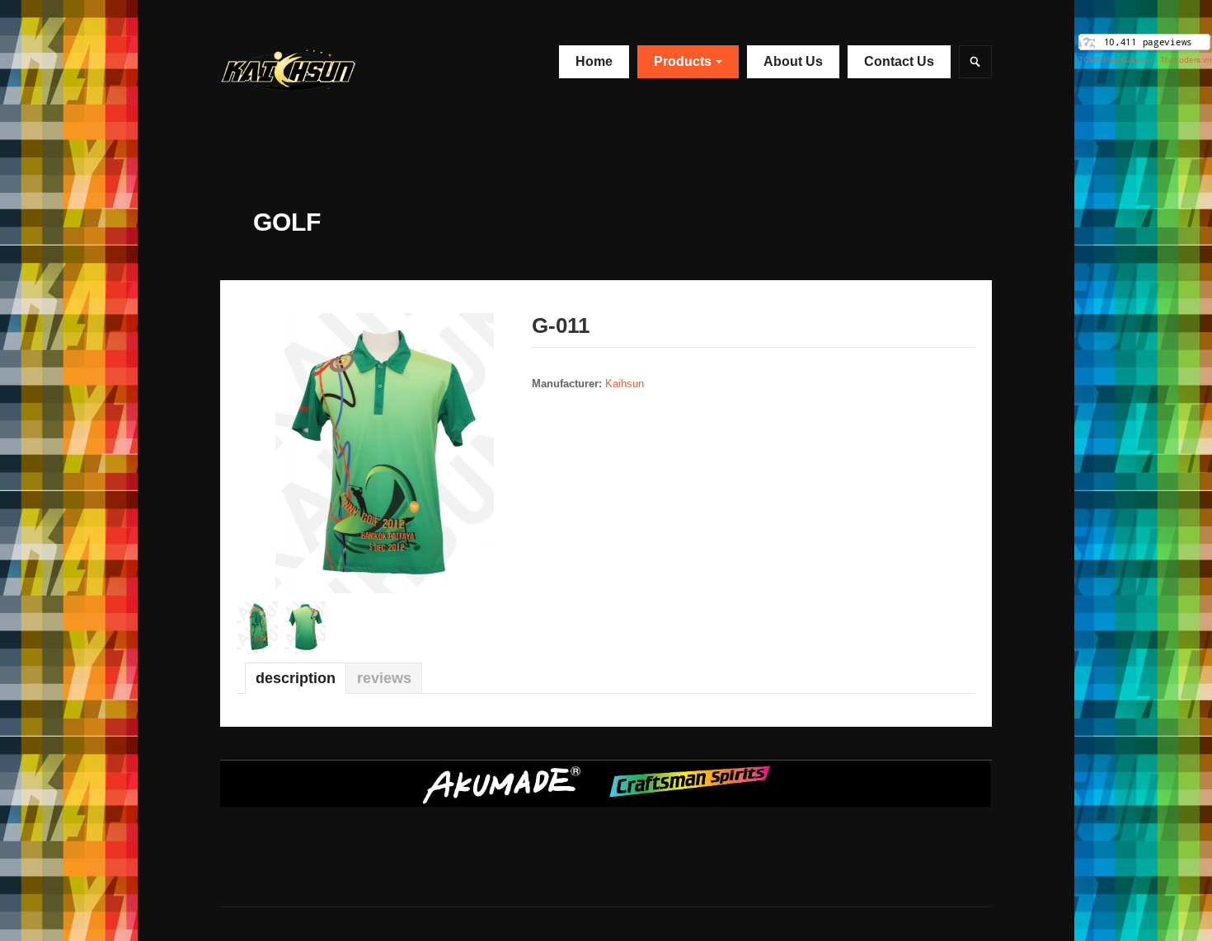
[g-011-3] (308, 627)
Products (683, 61)
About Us (793, 61)
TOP (1187, 918)
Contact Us (899, 61)
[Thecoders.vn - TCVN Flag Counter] (1144, 41)
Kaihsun (624, 383)
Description (296, 678)
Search (975, 61)
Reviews (384, 678)
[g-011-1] (384, 452)
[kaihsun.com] (319, 68)
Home (594, 61)
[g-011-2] (260, 627)
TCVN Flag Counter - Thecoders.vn (1145, 59)
